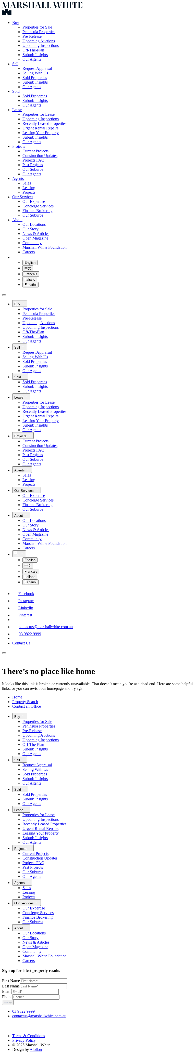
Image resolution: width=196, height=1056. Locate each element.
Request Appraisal (37, 68)
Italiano (29, 279)
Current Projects (35, 151)
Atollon (36, 1049)
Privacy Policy (24, 1040)
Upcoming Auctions (38, 41)
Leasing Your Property (40, 132)
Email (6, 991)
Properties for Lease (38, 114)
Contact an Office (26, 706)
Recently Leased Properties (44, 123)
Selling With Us (35, 73)
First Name (11, 981)
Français (30, 274)
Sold (16, 91)
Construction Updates (39, 155)
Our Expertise (33, 201)
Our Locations (34, 224)
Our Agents (31, 59)
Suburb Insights (35, 54)
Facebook (26, 593)
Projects (18, 146)
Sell (15, 64)
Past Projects (32, 165)
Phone (7, 997)
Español (30, 285)
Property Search (25, 701)
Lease (17, 110)
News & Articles (35, 233)
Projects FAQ (33, 160)
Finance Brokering (37, 210)
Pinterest (25, 615)
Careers (28, 252)
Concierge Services (38, 206)
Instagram (26, 601)
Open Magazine (35, 238)
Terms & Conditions (28, 1036)
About (17, 220)
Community (32, 243)
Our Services (22, 197)
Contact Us (21, 643)
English (29, 263)
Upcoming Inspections (40, 45)
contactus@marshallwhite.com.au (46, 627)
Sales (26, 183)
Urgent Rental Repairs (40, 128)
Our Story (30, 229)
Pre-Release (32, 36)
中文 (27, 268)
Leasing (28, 188)
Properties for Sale (37, 27)
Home (17, 697)
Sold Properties (34, 77)
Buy (15, 22)
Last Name (11, 986)
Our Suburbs (32, 169)
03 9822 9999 (30, 634)
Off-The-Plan (33, 50)
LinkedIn (25, 608)
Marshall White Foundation (44, 247)
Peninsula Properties (38, 32)
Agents (18, 178)
